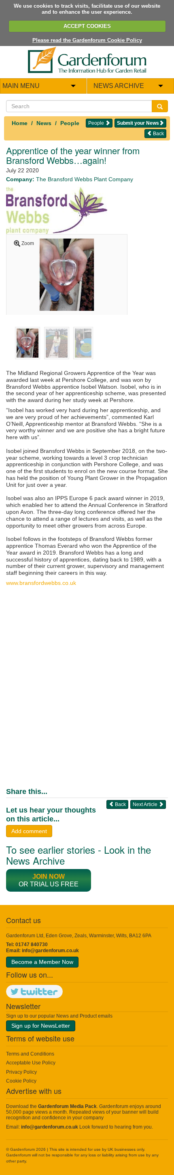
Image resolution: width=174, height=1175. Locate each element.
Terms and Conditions (30, 1054)
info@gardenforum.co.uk (50, 950)
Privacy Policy (21, 1072)
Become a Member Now (42, 962)
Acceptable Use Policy (30, 1063)
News (43, 123)
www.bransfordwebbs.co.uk (41, 583)
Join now (48, 876)
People (69, 123)
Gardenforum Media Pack (67, 1106)
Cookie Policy (21, 1081)
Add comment (29, 831)
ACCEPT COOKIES (87, 26)
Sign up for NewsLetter (40, 1025)
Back (158, 133)
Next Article (146, 804)
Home (20, 123)
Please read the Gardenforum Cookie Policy (87, 40)
